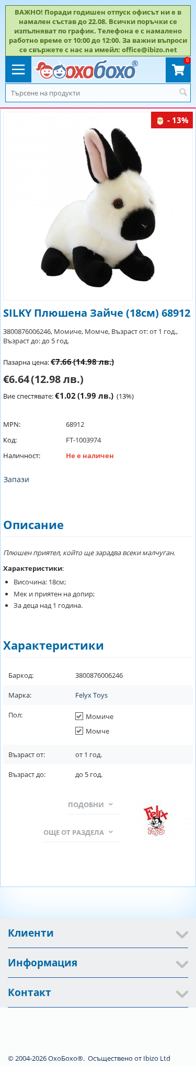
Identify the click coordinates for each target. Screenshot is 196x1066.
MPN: (11, 424)
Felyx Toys (91, 695)
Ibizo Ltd (156, 1058)
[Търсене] (183, 93)
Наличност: (21, 455)
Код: (10, 440)
